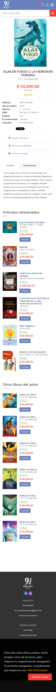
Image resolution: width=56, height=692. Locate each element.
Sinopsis (10, 165)
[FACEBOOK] (26, 593)
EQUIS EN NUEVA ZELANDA (32, 222)
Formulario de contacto (28, 615)
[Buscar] (52, 13)
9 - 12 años (25, 109)
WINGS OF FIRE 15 (28, 469)
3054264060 (28, 605)
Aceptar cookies (40, 677)
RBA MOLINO (26, 102)
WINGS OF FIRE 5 (27, 443)
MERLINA (23, 247)
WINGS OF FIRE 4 (27, 417)
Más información (37, 670)
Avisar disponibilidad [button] (21, 145)
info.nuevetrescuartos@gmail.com (28, 610)
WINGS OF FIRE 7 (27, 522)
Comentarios (29, 165)
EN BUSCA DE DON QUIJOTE (32, 352)
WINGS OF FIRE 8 (27, 395)
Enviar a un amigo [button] (19, 153)
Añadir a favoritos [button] (19, 138)
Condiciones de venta (28, 635)
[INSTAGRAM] (30, 593)
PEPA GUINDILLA (27, 326)
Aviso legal (28, 630)
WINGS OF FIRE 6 (27, 496)
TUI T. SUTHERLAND (28, 79)
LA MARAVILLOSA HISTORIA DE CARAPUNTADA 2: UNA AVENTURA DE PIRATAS (34, 301)
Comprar (25, 239)
